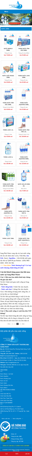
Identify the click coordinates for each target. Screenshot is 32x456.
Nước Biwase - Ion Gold (6, 374)
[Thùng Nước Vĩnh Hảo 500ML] (24, 40)
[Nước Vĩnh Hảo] (16, 19)
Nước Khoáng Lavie (5, 378)
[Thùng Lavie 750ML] (8, 230)
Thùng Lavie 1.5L (8, 130)
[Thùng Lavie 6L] (8, 148)
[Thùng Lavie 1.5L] (8, 121)
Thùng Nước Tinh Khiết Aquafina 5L (24, 239)
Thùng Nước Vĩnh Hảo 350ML (8, 103)
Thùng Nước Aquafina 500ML (24, 158)
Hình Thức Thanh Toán (6, 398)
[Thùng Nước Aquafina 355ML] (24, 94)
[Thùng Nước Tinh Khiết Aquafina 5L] (24, 230)
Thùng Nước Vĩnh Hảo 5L (23, 212)
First (9, 323)
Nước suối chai (6, 289)
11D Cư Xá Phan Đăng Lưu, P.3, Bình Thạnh (11, 409)
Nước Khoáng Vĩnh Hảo (6, 385)
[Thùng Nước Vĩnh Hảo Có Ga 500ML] (8, 175)
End (23, 323)
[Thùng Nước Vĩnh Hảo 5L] (24, 203)
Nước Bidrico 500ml (8, 49)
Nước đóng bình (6, 287)
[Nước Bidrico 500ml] (8, 40)
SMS (16, 453)
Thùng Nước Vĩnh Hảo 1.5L (23, 130)
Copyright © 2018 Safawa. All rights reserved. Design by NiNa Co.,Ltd (16, 450)
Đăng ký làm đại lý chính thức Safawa (16, 445)
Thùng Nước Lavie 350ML (24, 76)
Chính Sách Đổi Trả (5, 393)
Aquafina (12, 258)
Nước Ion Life (4, 380)
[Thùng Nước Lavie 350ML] (24, 67)
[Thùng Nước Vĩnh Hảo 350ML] (8, 94)
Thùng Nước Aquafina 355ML (24, 103)
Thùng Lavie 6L (8, 157)
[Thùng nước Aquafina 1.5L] (8, 203)
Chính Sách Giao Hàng (6, 400)
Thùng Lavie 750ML (8, 238)
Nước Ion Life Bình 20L (24, 185)
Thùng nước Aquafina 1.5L (8, 212)
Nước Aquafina (4, 376)
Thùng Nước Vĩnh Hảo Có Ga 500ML (8, 185)
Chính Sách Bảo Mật (5, 396)
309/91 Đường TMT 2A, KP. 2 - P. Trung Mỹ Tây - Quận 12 (14, 412)
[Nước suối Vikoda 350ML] (8, 67)
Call (6, 453)
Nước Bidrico (3, 387)
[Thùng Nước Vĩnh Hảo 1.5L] (24, 121)
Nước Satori (3, 383)
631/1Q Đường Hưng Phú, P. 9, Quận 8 (10, 406)
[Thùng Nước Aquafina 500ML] (24, 148)
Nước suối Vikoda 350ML (8, 76)
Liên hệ (27, 453)
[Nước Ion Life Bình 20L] (24, 175)
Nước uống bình (17, 418)
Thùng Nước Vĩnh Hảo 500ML (23, 49)
